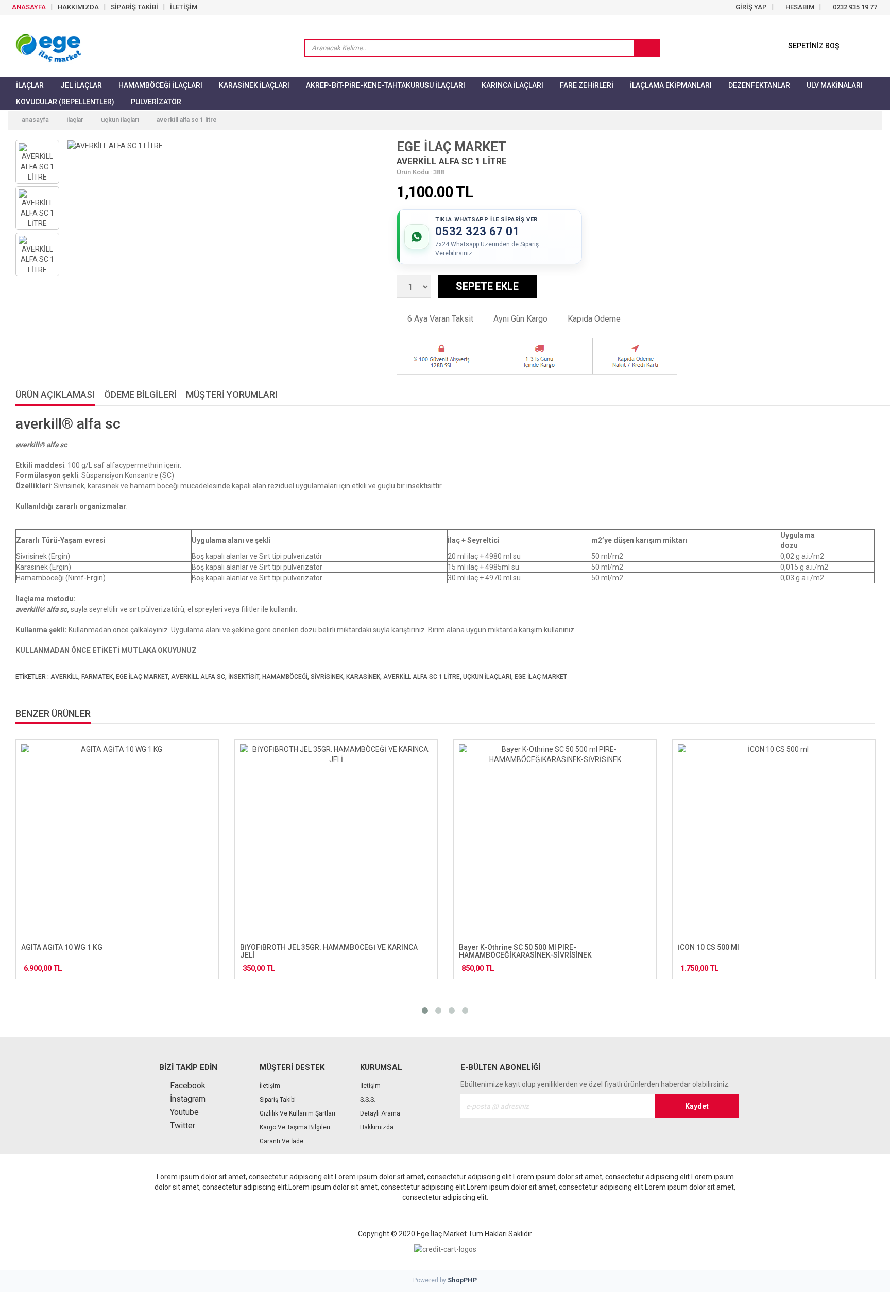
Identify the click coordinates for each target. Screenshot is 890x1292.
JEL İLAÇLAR (81, 85)
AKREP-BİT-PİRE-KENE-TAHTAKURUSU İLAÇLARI (385, 85)
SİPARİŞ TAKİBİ (134, 7)
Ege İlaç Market (442, 1234)
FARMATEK (97, 676)
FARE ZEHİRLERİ (586, 85)
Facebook (187, 1085)
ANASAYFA (28, 7)
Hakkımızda (376, 1127)
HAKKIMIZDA (78, 7)
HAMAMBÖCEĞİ (284, 676)
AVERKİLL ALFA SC (198, 676)
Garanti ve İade (281, 1141)
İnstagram (187, 1099)
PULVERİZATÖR (156, 102)
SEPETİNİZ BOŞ (813, 46)
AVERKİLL (64, 676)
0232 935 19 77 (854, 7)
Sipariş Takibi (278, 1099)
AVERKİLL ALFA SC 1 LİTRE (187, 119)
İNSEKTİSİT (243, 676)
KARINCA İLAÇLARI (512, 85)
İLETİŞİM (183, 7)
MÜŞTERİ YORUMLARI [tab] (232, 395)
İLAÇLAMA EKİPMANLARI (671, 85)
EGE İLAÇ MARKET (451, 146)
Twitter (181, 1125)
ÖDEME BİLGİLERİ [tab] (140, 395)
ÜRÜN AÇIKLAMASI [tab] (55, 395)
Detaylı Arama (380, 1113)
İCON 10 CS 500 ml (708, 947)
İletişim (270, 1085)
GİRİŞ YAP (750, 7)
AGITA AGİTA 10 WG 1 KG (61, 947)
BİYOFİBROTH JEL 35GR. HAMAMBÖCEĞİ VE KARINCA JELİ (329, 951)
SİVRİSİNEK (327, 676)
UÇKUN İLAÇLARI (120, 119)
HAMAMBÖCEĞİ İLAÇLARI (160, 85)
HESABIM (799, 7)
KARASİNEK (363, 676)
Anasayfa (34, 119)
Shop (462, 1280)
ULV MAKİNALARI (835, 85)
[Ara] (646, 48)
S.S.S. (367, 1099)
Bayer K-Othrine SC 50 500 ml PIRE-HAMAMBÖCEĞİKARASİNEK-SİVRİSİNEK (525, 951)
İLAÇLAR (30, 85)
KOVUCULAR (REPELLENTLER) (65, 102)
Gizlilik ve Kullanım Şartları (297, 1113)
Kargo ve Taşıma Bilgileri (295, 1127)
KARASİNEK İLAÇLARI (254, 85)
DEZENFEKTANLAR (759, 85)
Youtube (183, 1112)
